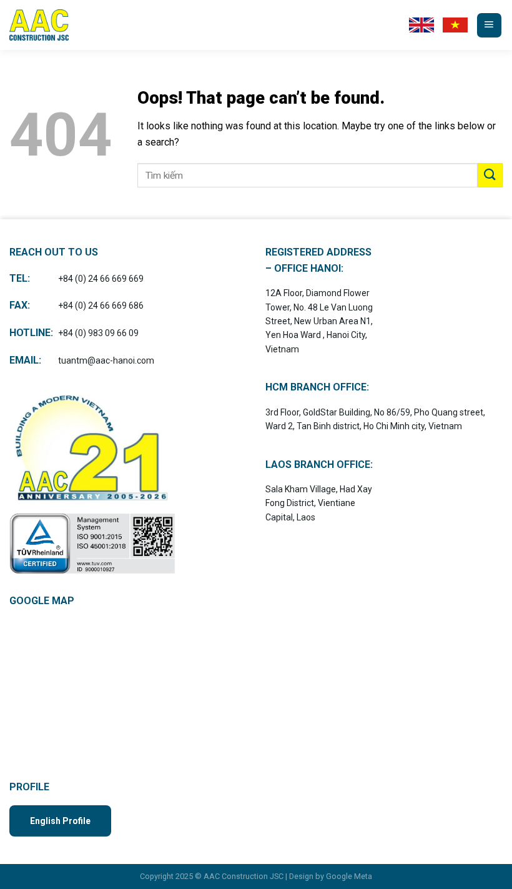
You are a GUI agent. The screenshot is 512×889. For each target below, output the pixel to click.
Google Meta (349, 876)
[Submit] (490, 175)
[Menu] (489, 25)
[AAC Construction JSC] (40, 25)
